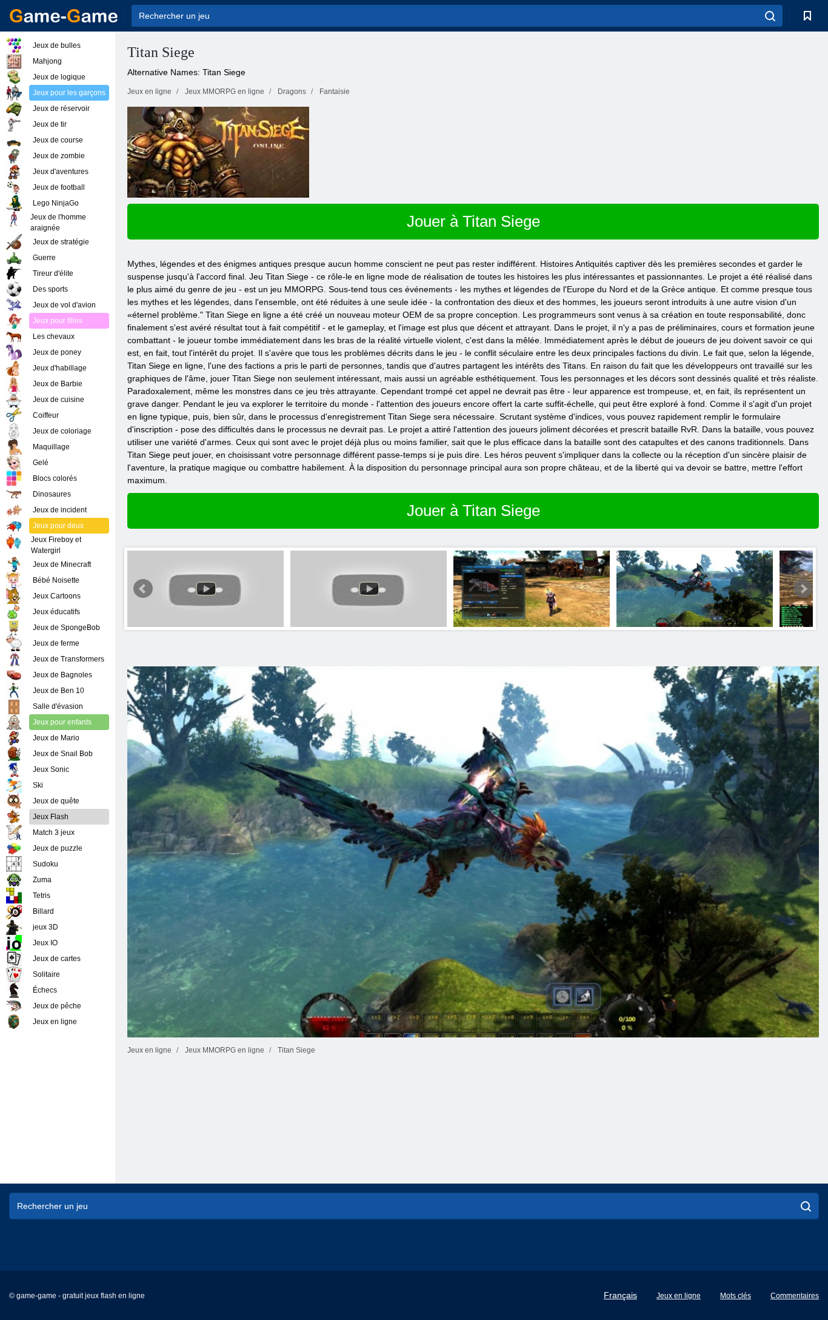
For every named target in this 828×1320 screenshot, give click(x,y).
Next (803, 588)
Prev (143, 588)
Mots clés (735, 1296)
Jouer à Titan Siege (473, 221)
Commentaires (794, 1296)
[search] (770, 15)
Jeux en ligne (678, 1296)
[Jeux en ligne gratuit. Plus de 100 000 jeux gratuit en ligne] (63, 15)
